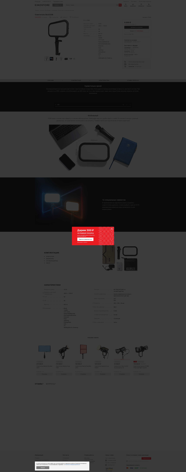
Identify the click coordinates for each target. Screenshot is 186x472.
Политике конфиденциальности (72, 464)
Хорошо (43, 467)
